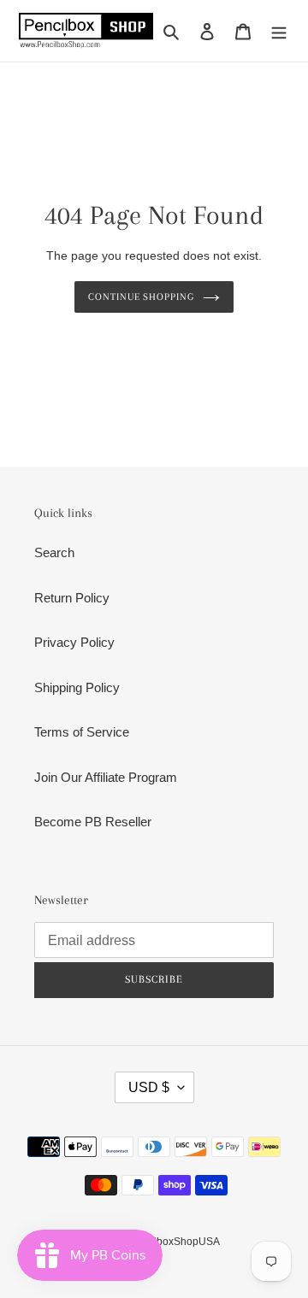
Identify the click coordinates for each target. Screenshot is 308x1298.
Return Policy (72, 597)
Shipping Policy (77, 687)
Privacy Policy (74, 642)
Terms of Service (81, 732)
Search (54, 552)
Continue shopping (141, 296)
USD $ (148, 1087)
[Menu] (279, 31)
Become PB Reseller (92, 821)
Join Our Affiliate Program (105, 777)
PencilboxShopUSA (173, 1242)
